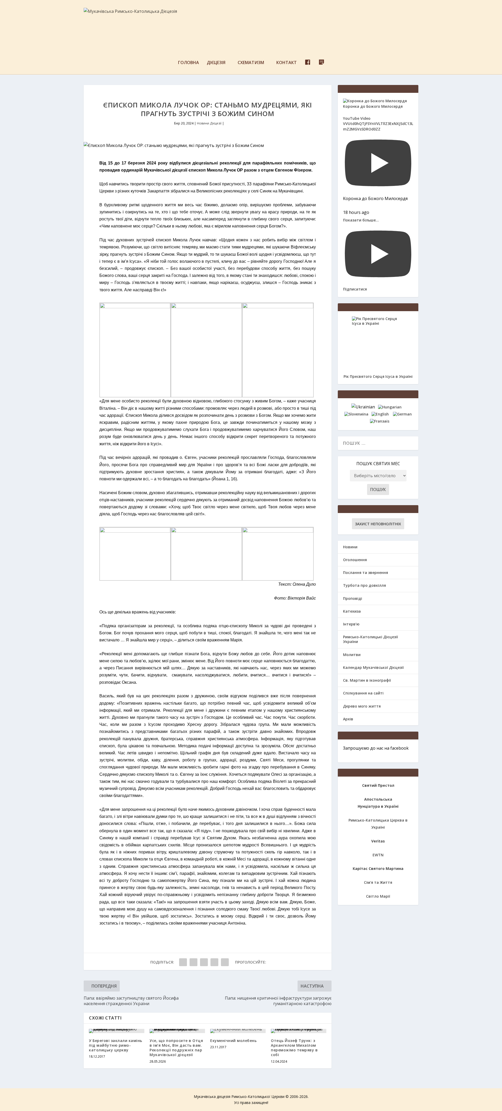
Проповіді (352, 598)
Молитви (352, 654)
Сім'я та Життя (378, 882)
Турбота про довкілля (364, 585)
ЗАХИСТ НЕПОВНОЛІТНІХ (378, 523)
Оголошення (355, 559)
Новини (350, 546)
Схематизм (251, 62)
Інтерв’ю (351, 624)
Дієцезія (216, 62)
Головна (188, 62)
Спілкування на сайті (363, 693)
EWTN (378, 854)
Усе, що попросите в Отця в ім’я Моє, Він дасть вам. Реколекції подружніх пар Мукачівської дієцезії (176, 1047)
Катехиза (352, 611)
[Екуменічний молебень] (238, 1031)
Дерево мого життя (362, 706)
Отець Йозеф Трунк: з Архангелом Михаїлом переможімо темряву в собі (294, 1047)
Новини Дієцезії (209, 123)
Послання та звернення (365, 572)
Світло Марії (378, 896)
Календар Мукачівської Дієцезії (373, 667)
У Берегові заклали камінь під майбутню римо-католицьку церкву (115, 1045)
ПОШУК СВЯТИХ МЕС (378, 463)
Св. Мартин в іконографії (367, 680)
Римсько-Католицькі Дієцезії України (370, 639)
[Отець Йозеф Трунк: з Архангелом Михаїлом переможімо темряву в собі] (298, 1031)
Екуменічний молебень (233, 1040)
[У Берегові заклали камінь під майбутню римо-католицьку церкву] (116, 1031)
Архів (348, 718)
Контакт (286, 62)
